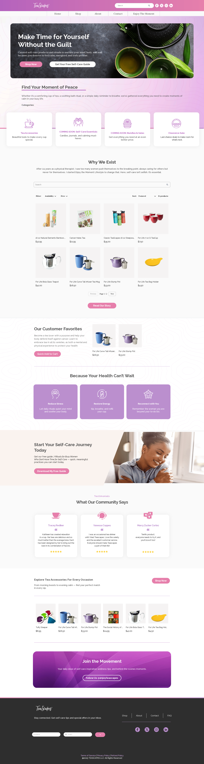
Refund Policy (117, 755)
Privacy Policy (103, 755)
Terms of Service (88, 755)
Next (112, 294)
